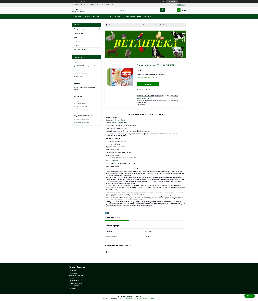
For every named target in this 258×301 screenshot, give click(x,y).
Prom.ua (138, 296)
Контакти (119, 16)
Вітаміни (71, 278)
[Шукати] (162, 10)
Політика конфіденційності (147, 298)
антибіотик (121, 120)
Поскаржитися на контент (131, 298)
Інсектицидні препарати (76, 275)
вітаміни (114, 123)
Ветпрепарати (127, 25)
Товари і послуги (79, 29)
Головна (77, 16)
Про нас (108, 16)
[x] (108, 213)
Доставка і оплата (133, 16)
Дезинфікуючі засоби (75, 283)
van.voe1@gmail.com (82, 122)
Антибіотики (137, 25)
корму (115, 160)
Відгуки (76, 45)
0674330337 (147, 16)
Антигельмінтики (74, 280)
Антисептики (72, 288)
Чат (251, 296)
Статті (76, 37)
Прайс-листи (78, 33)
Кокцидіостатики (74, 285)
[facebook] (106, 213)
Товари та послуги (91, 16)
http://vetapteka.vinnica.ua (83, 120)
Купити (148, 84)
